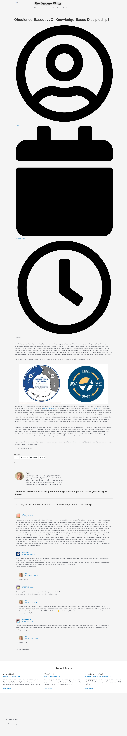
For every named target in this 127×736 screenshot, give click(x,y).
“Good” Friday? (50, 674)
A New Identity (9, 674)
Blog (4, 676)
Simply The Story (48, 408)
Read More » (7, 688)
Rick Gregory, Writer (48, 3)
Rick (26, 573)
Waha (98, 408)
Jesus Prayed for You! (94, 674)
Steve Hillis (25, 552)
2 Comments (88, 676)
